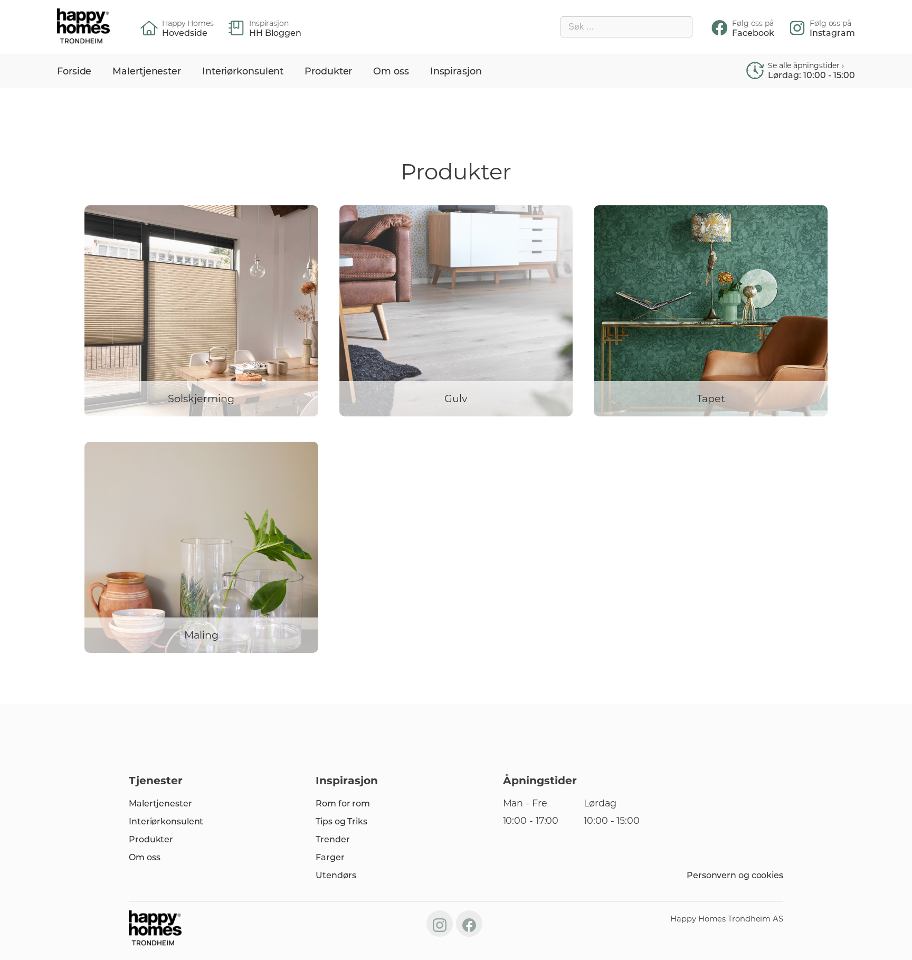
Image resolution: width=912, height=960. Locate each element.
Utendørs (336, 875)
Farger (330, 857)
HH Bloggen (275, 33)
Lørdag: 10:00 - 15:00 (811, 75)
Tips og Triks (341, 821)
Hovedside (184, 33)
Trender (332, 839)
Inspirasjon (456, 71)
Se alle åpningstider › (806, 65)
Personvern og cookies (735, 875)
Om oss (390, 71)
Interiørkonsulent (242, 71)
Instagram (832, 33)
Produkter (328, 71)
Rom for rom (343, 804)
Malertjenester (146, 71)
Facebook (753, 33)
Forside (74, 71)
